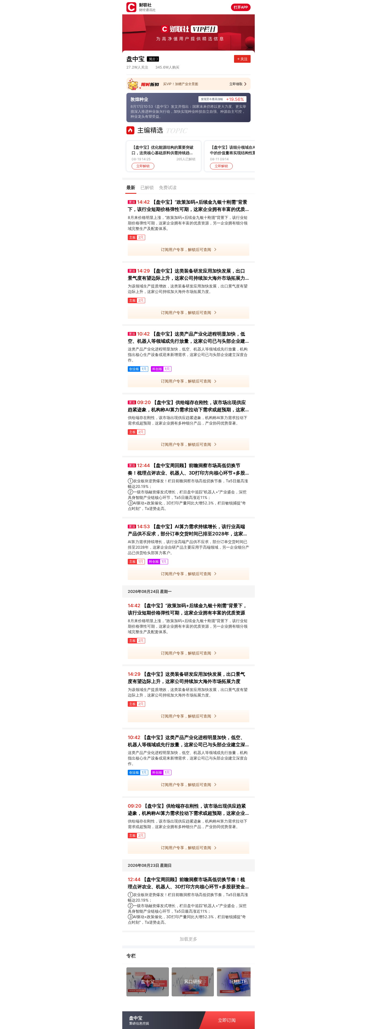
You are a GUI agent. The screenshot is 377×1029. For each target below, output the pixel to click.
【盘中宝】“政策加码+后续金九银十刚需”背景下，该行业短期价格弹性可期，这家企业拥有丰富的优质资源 (187, 206)
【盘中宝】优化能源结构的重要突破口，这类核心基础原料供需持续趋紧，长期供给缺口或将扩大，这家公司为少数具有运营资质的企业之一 (162, 150)
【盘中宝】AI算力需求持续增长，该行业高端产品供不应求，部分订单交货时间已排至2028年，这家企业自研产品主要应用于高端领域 (188, 530)
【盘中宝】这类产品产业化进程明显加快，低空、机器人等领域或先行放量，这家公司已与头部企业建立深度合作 (186, 338)
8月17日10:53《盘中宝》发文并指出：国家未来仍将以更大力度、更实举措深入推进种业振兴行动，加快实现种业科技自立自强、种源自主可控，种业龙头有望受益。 (188, 111)
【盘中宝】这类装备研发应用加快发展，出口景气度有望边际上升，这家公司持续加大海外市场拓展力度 (186, 275)
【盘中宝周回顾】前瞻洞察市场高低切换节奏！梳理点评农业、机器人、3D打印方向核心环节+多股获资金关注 (186, 469)
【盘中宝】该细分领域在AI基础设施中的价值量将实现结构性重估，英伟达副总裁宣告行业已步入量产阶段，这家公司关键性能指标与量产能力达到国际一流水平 (241, 150)
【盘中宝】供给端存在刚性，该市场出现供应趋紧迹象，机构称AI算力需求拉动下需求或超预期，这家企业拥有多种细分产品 (187, 406)
